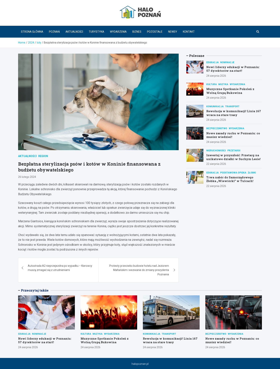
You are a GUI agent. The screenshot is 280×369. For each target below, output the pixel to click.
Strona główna (32, 31)
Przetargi (233, 150)
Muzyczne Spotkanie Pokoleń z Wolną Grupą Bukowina (230, 91)
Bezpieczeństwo (216, 128)
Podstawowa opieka (233, 172)
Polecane (196, 55)
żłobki (252, 172)
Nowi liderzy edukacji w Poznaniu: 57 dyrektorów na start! (233, 69)
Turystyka (96, 31)
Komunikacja (215, 106)
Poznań (54, 31)
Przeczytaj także (35, 290)
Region (43, 156)
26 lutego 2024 (27, 176)
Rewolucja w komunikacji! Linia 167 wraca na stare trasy (233, 113)
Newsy (172, 31)
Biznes (136, 31)
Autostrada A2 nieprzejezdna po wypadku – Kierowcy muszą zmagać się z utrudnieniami (60, 268)
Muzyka (223, 84)
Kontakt (189, 31)
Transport (232, 106)
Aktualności (74, 31)
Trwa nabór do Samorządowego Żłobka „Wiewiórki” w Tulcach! (229, 179)
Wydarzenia (118, 31)
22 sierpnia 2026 (216, 163)
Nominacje (227, 62)
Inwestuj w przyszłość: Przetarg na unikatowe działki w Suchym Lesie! (233, 157)
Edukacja (212, 62)
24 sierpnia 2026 (216, 75)
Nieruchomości (216, 150)
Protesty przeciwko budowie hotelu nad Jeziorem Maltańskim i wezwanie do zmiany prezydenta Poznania (139, 270)
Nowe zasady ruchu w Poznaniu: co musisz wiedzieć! (233, 135)
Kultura (211, 84)
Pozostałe (154, 31)
